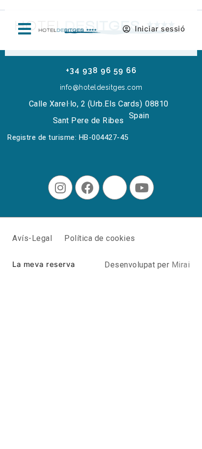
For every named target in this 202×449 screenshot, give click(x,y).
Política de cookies (99, 238)
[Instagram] (60, 187)
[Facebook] (87, 187)
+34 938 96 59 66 (101, 70)
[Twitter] (114, 187)
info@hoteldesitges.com (101, 87)
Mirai (181, 264)
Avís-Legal (32, 238)
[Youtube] (141, 187)
